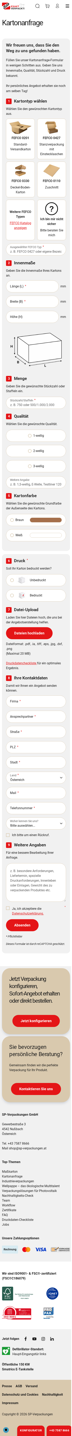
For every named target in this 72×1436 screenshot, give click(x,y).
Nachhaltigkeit (52, 1394)
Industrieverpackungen (18, 1181)
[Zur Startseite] (13, 6)
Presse (7, 1386)
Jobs (5, 1224)
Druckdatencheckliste (21, 663)
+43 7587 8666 (18, 1143)
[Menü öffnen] (67, 6)
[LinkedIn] (52, 1338)
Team (6, 1200)
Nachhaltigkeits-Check (17, 1196)
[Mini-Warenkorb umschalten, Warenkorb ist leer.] (47, 6)
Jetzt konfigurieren (36, 1021)
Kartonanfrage (12, 1176)
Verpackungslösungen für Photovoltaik (29, 1191)
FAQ (5, 1215)
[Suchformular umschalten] (37, 6)
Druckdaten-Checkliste (17, 1220)
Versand (32, 1386)
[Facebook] (25, 1338)
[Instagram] (43, 1338)
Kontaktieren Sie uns (36, 1089)
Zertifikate (9, 1210)
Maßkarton (10, 1171)
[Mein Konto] (57, 6)
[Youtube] (34, 1338)
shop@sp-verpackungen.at (27, 1148)
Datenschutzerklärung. (28, 913)
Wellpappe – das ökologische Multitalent (31, 1186)
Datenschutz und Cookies (20, 1394)
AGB (19, 1386)
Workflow (8, 1205)
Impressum (10, 1403)
